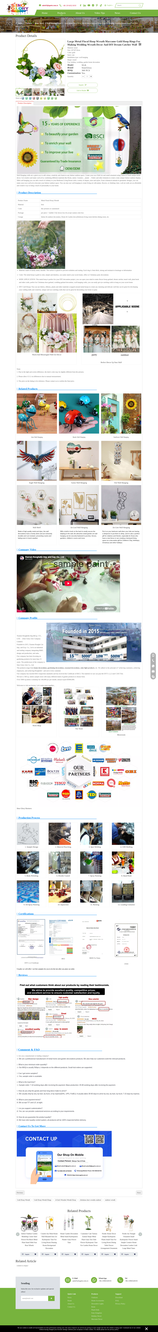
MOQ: (70, 70)
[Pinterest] (97, 5)
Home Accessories (97, 1301)
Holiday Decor (96, 1316)
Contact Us (135, 13)
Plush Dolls (95, 1310)
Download (119, 1297)
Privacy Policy (120, 1304)
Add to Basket (81, 90)
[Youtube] (88, 5)
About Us (80, 13)
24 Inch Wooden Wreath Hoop (65, 1200)
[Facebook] (80, 5)
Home (45, 13)
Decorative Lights (97, 1304)
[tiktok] (101, 5)
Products (61, 13)
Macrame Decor (96, 1319)
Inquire (81, 85)
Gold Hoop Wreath (23, 1200)
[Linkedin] (84, 5)
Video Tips (99, 13)
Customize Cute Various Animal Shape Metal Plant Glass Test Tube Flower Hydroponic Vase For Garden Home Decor (29, 1239)
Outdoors (94, 1297)
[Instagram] (93, 5)
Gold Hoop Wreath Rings (42, 1200)
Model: (70, 65)
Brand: (70, 68)
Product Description (24, 103)
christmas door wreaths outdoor (90, 1200)
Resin (93, 1307)
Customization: (74, 73)
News (117, 13)
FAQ (117, 1301)
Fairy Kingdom (96, 1313)
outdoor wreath (110, 1200)
